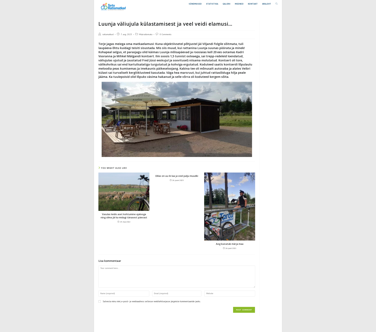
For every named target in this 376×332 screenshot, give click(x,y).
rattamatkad (108, 34)
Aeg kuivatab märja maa (229, 244)
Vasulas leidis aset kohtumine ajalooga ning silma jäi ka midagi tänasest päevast (124, 216)
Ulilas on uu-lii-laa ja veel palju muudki (176, 176)
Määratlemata (145, 34)
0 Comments (166, 34)
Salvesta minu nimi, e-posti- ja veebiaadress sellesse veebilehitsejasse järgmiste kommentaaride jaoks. (152, 301)
